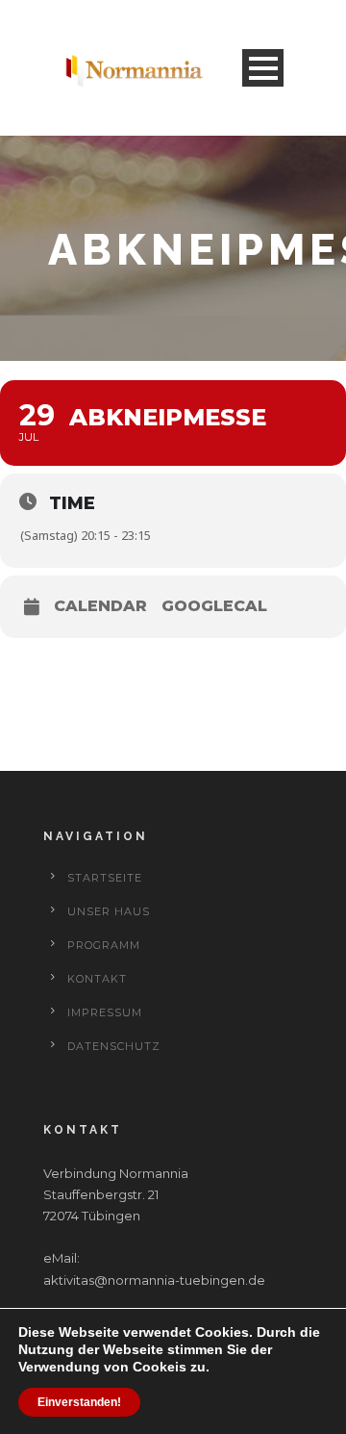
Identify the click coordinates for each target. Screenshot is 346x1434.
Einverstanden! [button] (79, 1402)
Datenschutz (114, 1046)
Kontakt (97, 979)
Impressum (104, 1012)
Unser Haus (108, 911)
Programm (103, 945)
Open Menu (263, 68)
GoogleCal (214, 606)
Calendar (100, 606)
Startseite (104, 877)
